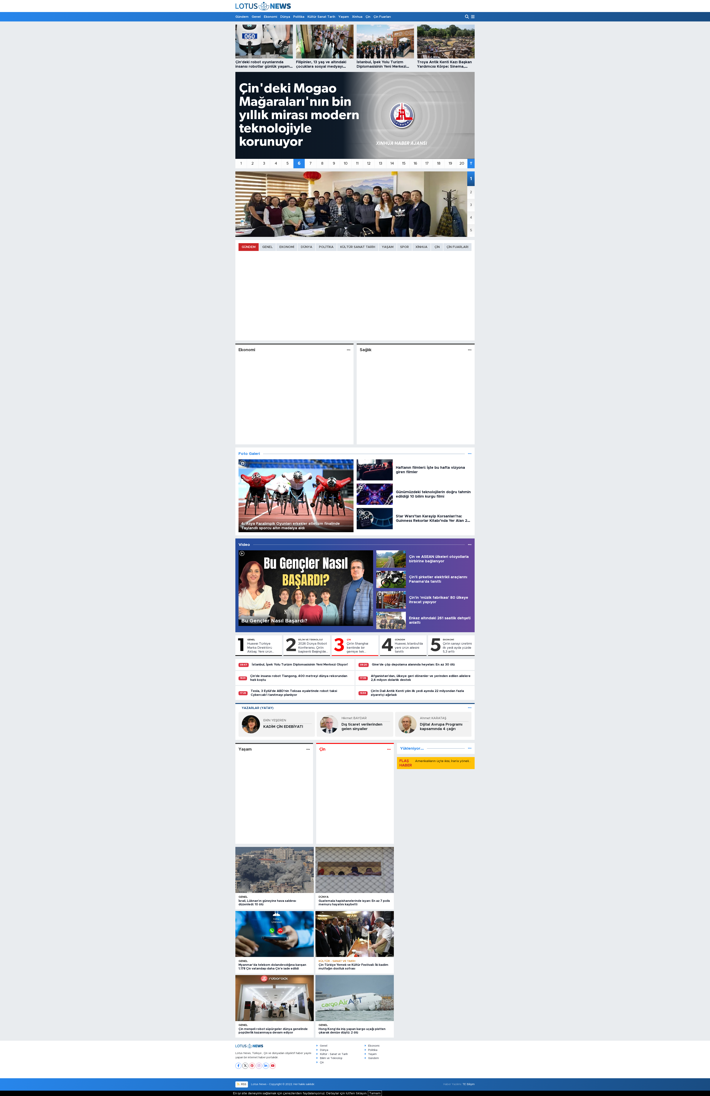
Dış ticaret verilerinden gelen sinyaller (362, 727)
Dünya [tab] (306, 247)
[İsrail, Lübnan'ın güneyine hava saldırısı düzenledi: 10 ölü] (274, 870)
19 (450, 163)
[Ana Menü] (472, 17)
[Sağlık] (469, 350)
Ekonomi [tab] (286, 247)
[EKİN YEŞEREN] (251, 724)
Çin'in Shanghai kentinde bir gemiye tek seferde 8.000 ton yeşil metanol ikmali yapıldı (361, 647)
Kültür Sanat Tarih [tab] (357, 247)
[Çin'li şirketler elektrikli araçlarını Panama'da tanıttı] (391, 579)
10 (346, 163)
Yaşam (343, 16)
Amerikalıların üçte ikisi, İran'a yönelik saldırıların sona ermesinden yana (468, 761)
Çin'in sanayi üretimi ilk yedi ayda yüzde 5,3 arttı (457, 647)
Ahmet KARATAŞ (433, 718)
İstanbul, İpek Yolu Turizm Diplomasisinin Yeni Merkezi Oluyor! (300, 664)
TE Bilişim (468, 1084)
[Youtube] (273, 1066)
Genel (256, 16)
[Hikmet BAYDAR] (329, 724)
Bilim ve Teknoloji (331, 1058)
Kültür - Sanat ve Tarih (337, 961)
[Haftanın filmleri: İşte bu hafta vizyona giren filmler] (375, 469)
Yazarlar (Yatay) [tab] (257, 708)
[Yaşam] (308, 749)
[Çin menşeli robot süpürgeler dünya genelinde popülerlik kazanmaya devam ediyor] (274, 998)
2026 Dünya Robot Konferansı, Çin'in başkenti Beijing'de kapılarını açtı (312, 647)
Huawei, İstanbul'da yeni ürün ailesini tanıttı (409, 647)
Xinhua (357, 16)
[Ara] (467, 17)
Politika (298, 16)
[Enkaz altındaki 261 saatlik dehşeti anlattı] (391, 620)
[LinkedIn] (266, 1066)
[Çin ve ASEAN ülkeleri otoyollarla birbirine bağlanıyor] (391, 558)
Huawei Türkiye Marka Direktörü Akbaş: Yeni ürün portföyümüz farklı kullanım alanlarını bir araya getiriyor (262, 647)
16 (415, 163)
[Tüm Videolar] (469, 544)
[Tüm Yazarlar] (469, 708)
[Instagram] (259, 1066)
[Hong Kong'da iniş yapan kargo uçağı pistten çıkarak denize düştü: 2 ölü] (354, 998)
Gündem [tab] (249, 247)
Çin (368, 16)
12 (369, 163)
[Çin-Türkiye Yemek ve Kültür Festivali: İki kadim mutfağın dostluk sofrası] (354, 934)
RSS (243, 1084)
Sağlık (365, 350)
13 (380, 163)
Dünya (285, 16)
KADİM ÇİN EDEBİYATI (283, 727)
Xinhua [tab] (421, 247)
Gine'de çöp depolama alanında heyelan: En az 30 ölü (413, 664)
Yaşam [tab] (387, 247)
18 (438, 163)
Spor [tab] (404, 247)
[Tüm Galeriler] (469, 453)
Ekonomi (270, 16)
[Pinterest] (252, 1066)
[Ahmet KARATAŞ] (407, 724)
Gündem (241, 16)
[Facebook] (238, 1066)
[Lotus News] (263, 6)
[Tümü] (469, 748)
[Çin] (389, 749)
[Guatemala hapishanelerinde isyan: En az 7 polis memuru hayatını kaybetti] (354, 870)
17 (427, 163)
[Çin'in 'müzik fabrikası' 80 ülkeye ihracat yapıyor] (391, 599)
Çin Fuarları (382, 16)
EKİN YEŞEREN (274, 720)
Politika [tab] (326, 247)
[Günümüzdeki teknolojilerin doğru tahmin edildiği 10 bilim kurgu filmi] (375, 494)
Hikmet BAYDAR (354, 718)
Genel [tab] (267, 247)
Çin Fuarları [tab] (457, 247)
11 (357, 163)
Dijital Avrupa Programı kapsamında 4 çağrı (441, 727)
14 (392, 163)
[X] (245, 1066)
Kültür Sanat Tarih (321, 16)
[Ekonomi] (348, 350)
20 (461, 163)
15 (403, 163)
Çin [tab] (437, 247)
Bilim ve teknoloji (310, 640)
